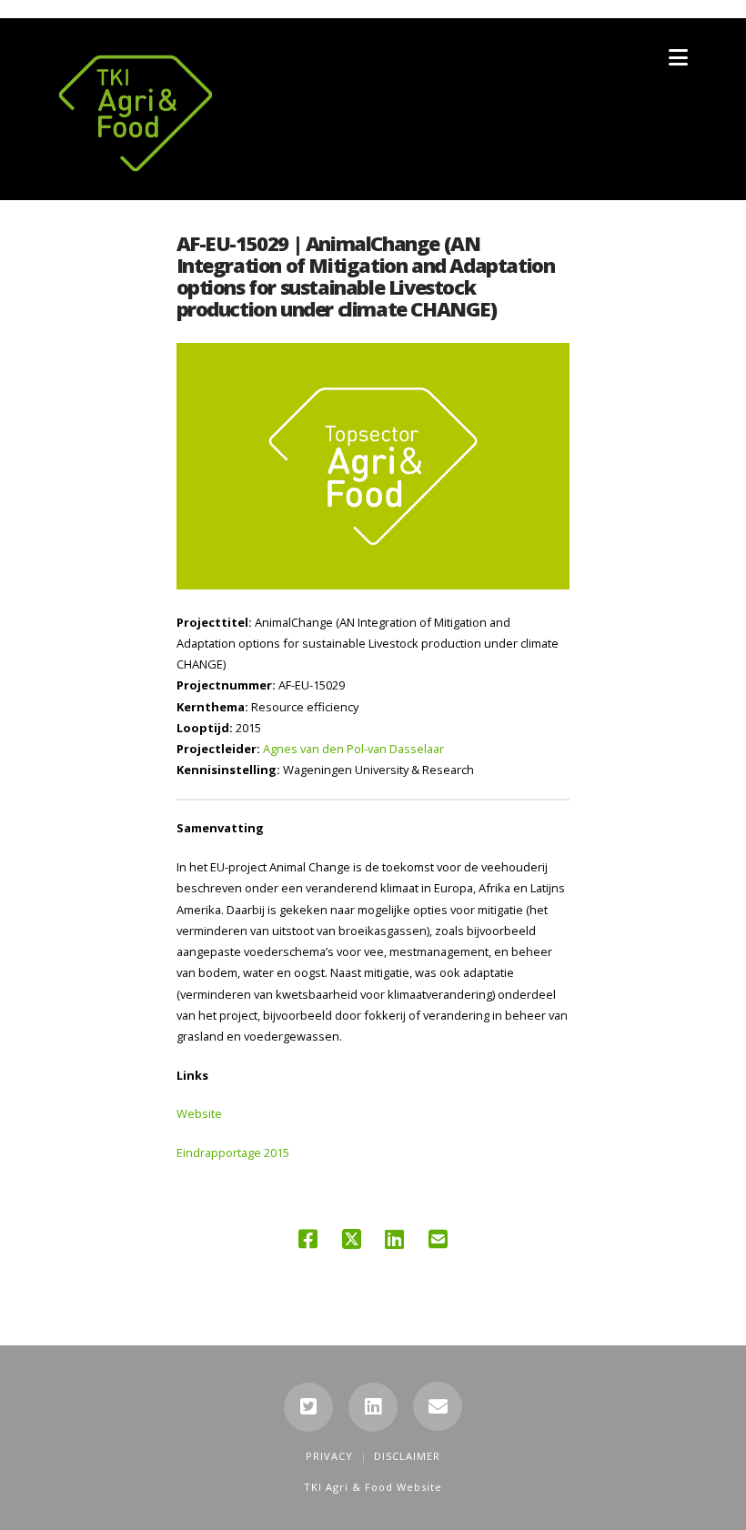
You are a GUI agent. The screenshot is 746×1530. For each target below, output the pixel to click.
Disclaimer (407, 1456)
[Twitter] (308, 1407)
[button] (678, 57)
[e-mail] (437, 1406)
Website (199, 1113)
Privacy (329, 1456)
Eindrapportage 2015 (232, 1152)
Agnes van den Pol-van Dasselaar (353, 748)
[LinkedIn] (373, 1407)
